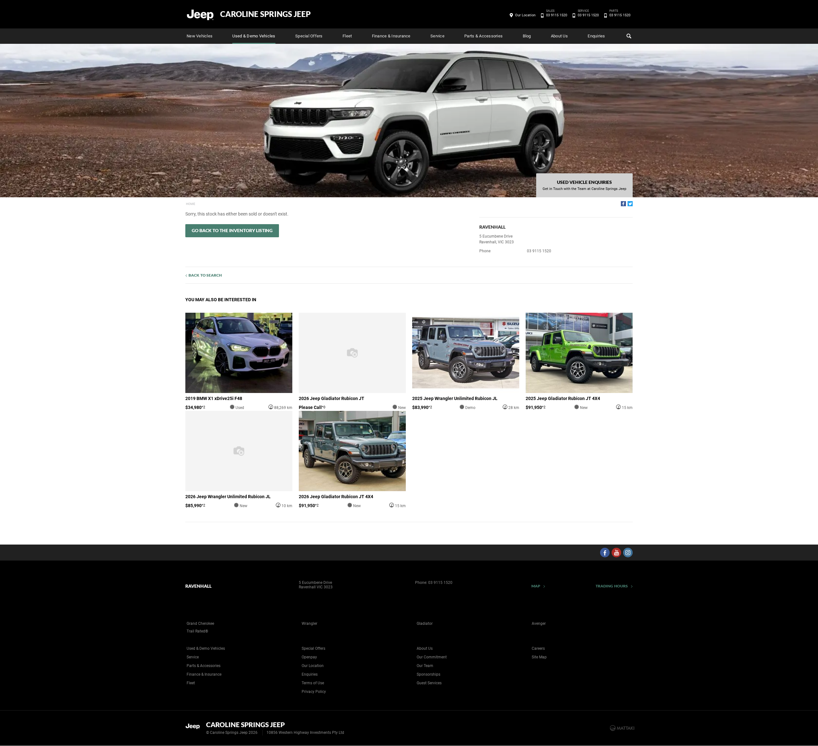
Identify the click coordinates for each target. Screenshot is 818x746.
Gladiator (425, 623)
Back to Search (205, 275)
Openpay (309, 657)
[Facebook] (623, 203)
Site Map (539, 657)
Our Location (525, 15)
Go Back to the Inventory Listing (232, 230)
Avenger (539, 623)
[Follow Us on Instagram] (628, 552)
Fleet (347, 36)
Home (190, 204)
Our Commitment (432, 657)
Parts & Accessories (483, 36)
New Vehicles (199, 36)
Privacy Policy (314, 691)
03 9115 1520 (556, 14)
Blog (527, 36)
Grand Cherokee (200, 623)
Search (628, 36)
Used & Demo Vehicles (253, 36)
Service (437, 36)
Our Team (425, 666)
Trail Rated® (197, 631)
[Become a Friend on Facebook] (605, 552)
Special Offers (309, 36)
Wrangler (309, 623)
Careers (538, 648)
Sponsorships (428, 674)
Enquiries (596, 36)
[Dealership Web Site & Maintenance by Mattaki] (622, 728)
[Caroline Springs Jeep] (200, 14)
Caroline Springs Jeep (265, 14)
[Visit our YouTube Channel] (616, 552)
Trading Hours (612, 586)
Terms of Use (313, 683)
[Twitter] (630, 203)
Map (535, 586)
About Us (559, 36)
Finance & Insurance (391, 36)
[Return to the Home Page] (194, 727)
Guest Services (429, 683)
